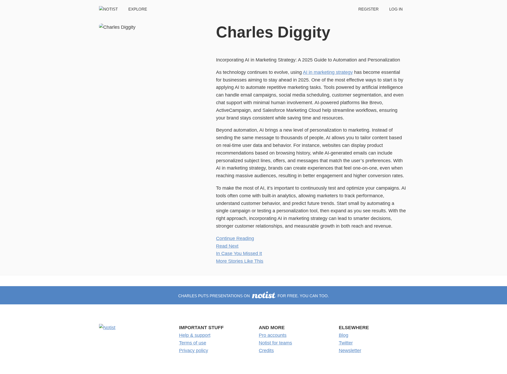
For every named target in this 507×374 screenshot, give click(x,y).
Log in (396, 9)
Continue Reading (235, 238)
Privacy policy (193, 350)
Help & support (194, 335)
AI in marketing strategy (328, 72)
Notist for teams (275, 343)
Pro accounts (273, 335)
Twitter (346, 343)
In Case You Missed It (239, 253)
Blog (343, 335)
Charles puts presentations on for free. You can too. (253, 296)
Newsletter (350, 350)
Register (368, 9)
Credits (266, 350)
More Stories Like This (239, 261)
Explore (137, 9)
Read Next (227, 246)
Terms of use (192, 343)
